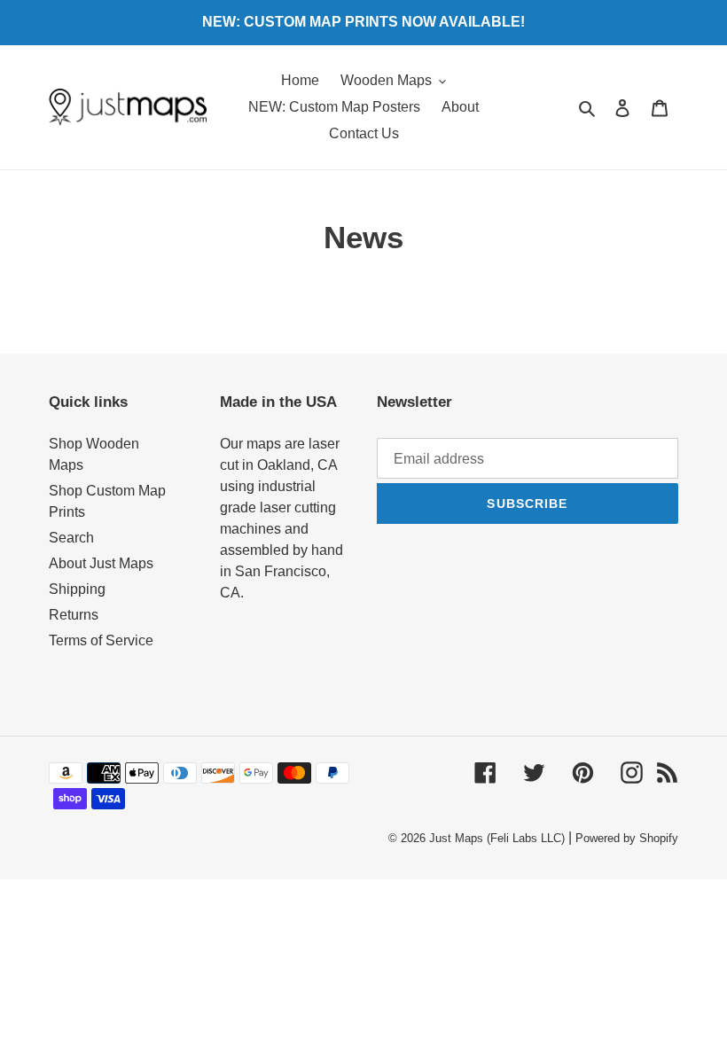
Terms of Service (101, 640)
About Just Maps (101, 563)
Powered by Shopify (626, 838)
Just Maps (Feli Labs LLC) (497, 838)
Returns (73, 614)
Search (71, 537)
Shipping (77, 589)
